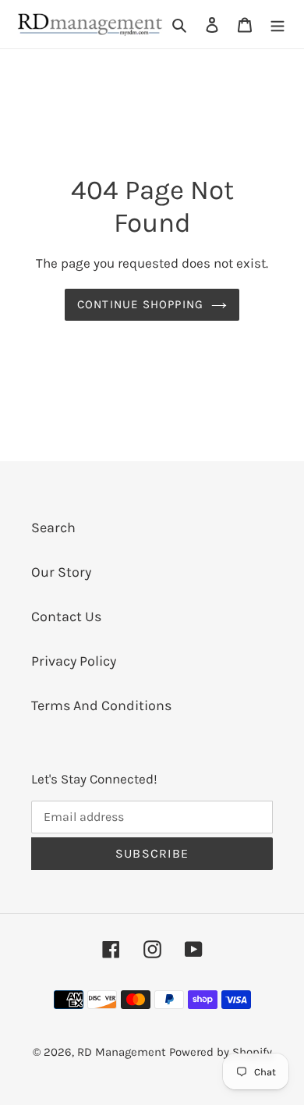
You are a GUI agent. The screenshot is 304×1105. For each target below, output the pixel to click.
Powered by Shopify (220, 1052)
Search (53, 527)
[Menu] (277, 24)
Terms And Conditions (101, 705)
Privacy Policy (73, 661)
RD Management (123, 1052)
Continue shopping (140, 304)
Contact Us (66, 616)
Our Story (61, 572)
